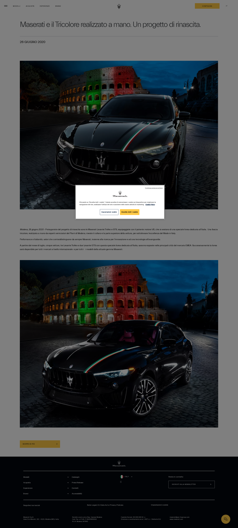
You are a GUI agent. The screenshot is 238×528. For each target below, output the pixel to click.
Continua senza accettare (154, 188)
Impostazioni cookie (109, 212)
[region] (120, 202)
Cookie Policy (150, 204)
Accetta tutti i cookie (129, 212)
